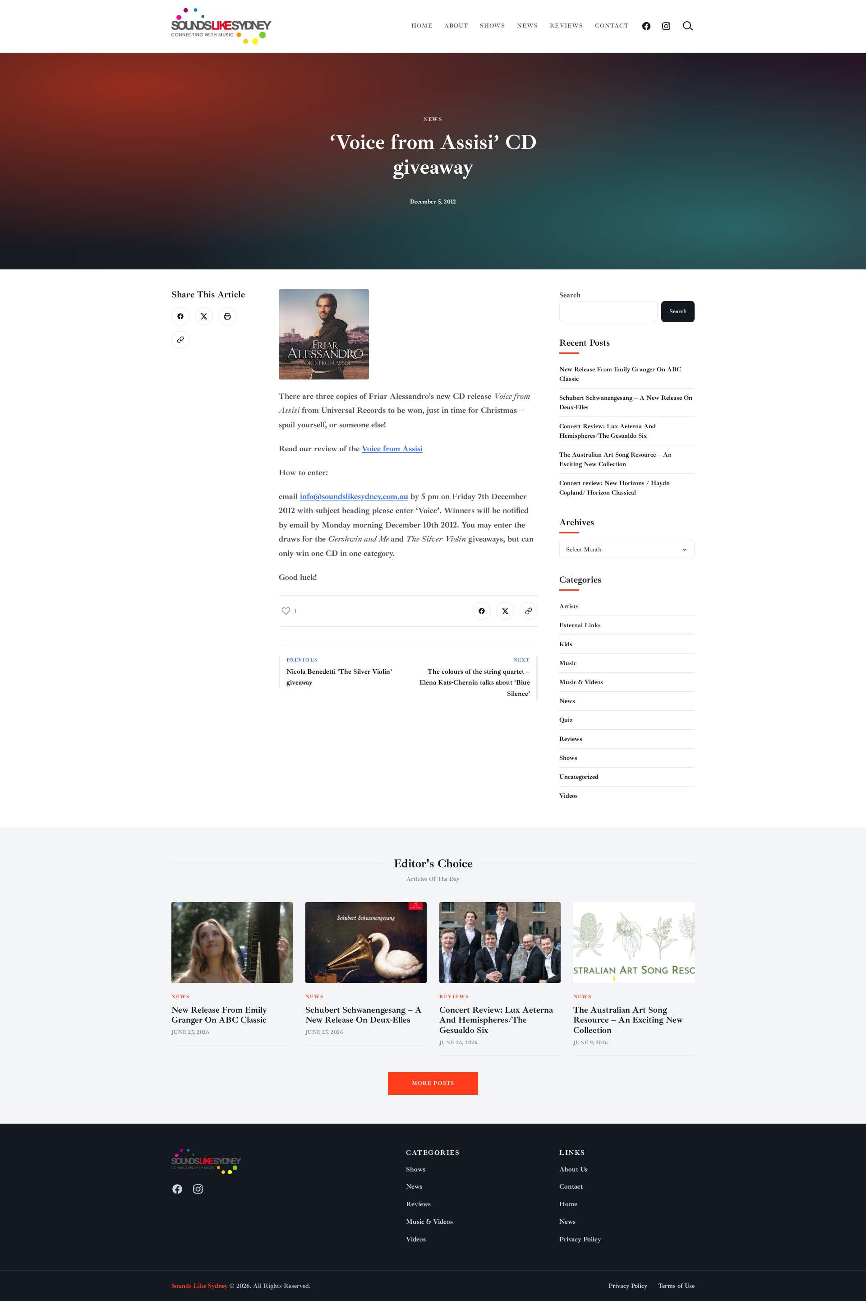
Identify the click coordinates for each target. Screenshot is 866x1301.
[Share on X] (204, 316)
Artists (569, 606)
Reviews (566, 25)
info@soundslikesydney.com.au (354, 496)
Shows (492, 25)
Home (422, 25)
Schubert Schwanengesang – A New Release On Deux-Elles (363, 1015)
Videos (568, 796)
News (527, 25)
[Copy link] (180, 340)
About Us (573, 1169)
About (456, 25)
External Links (580, 625)
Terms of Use (676, 1286)
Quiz (565, 720)
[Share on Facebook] (180, 316)
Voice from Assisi (392, 449)
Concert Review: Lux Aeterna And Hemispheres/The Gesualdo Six (496, 1020)
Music (567, 663)
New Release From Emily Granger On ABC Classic (219, 1015)
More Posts (433, 1083)
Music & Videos (581, 682)
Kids (565, 644)
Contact (612, 25)
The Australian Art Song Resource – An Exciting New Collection (628, 1020)
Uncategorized (579, 777)
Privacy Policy (580, 1239)
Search (569, 295)
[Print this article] (227, 316)
